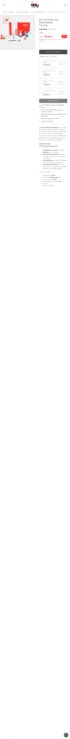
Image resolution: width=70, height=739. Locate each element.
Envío (49, 39)
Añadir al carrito (53, 52)
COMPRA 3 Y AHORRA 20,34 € (49, 71)
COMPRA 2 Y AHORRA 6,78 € (49, 61)
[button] (4, 5)
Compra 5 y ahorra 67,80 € (49, 91)
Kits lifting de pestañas (37, 12)
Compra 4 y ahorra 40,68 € (48, 81)
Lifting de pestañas (22, 12)
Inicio (5, 12)
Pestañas (11, 12)
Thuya (41, 32)
